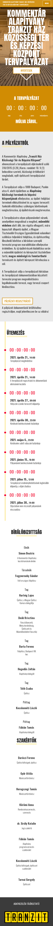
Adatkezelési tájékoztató (26, 903)
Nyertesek (26, 70)
